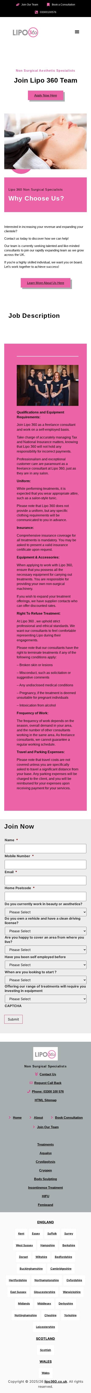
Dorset (23, 1256)
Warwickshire (72, 1291)
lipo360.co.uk (55, 1381)
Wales (46, 1361)
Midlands (24, 1303)
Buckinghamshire (31, 1268)
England (45, 1222)
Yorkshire (70, 1315)
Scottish (45, 1349)
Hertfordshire (18, 1280)
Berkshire (68, 1245)
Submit (13, 1019)
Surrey (68, 1233)
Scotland (45, 1338)
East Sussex (18, 1291)
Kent (21, 1233)
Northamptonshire (46, 1280)
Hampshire (47, 1245)
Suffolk (52, 1233)
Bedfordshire (63, 1256)
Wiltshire (41, 1256)
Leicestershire (45, 1326)
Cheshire (50, 1315)
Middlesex (44, 1303)
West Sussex (24, 1245)
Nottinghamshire (26, 1315)
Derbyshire (66, 1303)
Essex (36, 1233)
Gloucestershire (44, 1291)
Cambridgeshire (61, 1268)
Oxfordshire (74, 1280)
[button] (76, 31)
